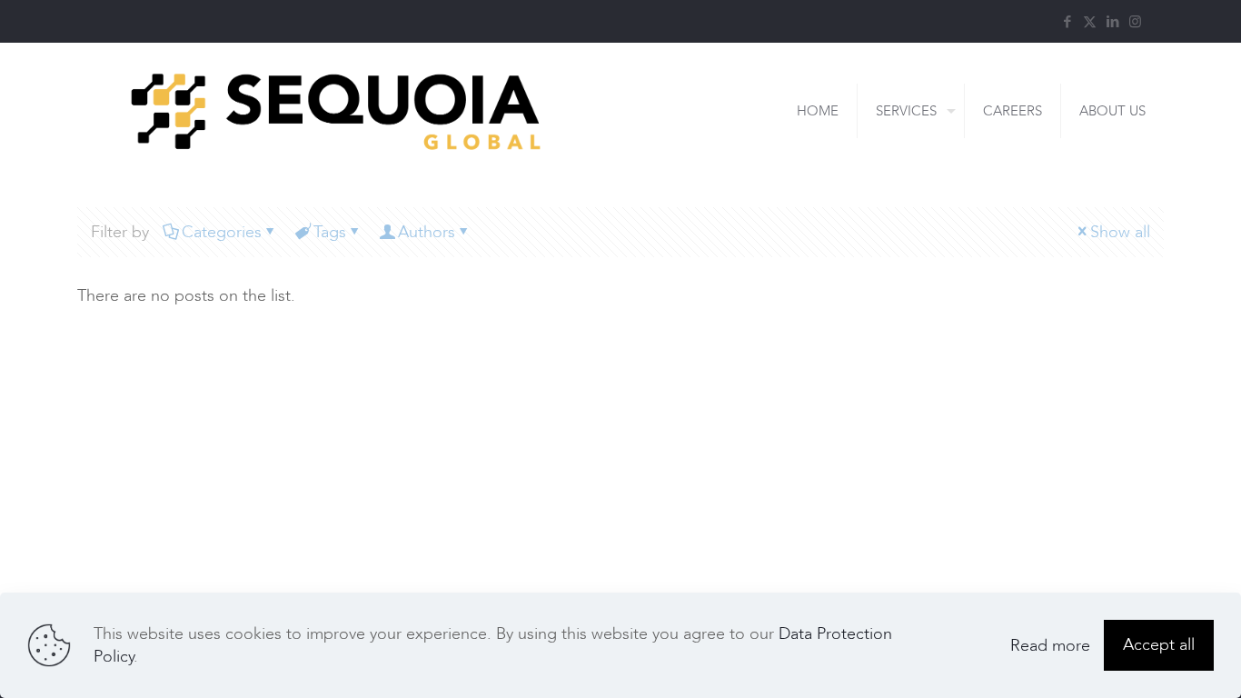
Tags (329, 232)
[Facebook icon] (1067, 22)
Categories (222, 232)
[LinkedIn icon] (1112, 22)
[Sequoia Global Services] (335, 111)
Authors (426, 232)
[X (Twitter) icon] (1090, 22)
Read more (1050, 645)
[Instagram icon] (1135, 22)
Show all (1120, 232)
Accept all (1159, 644)
